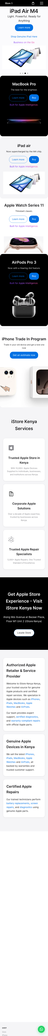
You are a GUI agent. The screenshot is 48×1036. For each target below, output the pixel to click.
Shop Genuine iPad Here (24, 36)
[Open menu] (41, 3)
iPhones (35, 699)
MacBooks (19, 703)
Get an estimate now (24, 355)
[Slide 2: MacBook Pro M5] (22, 73)
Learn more (24, 27)
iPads (9, 703)
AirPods (25, 707)
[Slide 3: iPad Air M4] (25, 73)
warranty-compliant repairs (25, 720)
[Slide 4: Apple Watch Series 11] (27, 73)
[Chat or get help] (41, 1029)
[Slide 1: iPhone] (20, 73)
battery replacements (17, 803)
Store (4, 1032)
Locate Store (24, 632)
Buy (34, 97)
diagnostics (26, 807)
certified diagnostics (27, 716)
